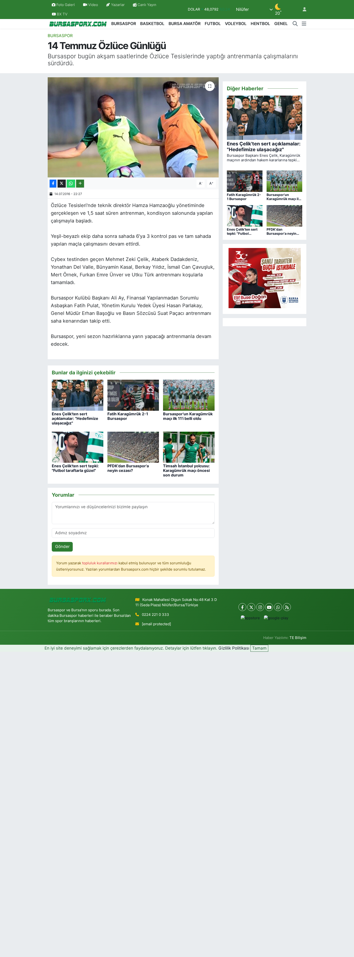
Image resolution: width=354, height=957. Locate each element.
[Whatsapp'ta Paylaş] (71, 184)
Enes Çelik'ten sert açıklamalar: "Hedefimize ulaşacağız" (75, 418)
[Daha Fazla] (80, 184)
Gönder (62, 546)
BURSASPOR (123, 23)
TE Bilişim (297, 638)
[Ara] (295, 24)
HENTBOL (260, 23)
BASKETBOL (152, 23)
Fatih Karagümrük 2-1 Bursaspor (127, 416)
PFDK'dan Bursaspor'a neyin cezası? (128, 468)
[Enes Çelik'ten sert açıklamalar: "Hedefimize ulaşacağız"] (77, 394)
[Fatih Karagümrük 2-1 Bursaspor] (133, 394)
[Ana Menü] (304, 24)
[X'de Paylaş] (62, 184)
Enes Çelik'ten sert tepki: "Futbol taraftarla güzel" (75, 468)
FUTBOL (213, 23)
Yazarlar (118, 5)
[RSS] (287, 607)
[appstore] (250, 618)
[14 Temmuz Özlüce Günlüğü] (133, 127)
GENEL (281, 23)
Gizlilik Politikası (233, 648)
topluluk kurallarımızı (100, 563)
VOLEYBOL (236, 23)
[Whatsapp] (278, 607)
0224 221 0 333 (155, 614)
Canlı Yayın (146, 5)
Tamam (259, 648)
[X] (251, 607)
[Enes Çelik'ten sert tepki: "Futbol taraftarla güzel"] (77, 446)
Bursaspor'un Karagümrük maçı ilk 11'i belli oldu (188, 416)
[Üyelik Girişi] (302, 9)
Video (93, 5)
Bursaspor (60, 35)
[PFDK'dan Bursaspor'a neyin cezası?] (133, 446)
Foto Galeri (65, 5)
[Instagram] (260, 607)
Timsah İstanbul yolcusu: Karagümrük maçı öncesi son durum (186, 470)
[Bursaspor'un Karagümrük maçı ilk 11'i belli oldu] (189, 394)
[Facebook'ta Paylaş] (53, 184)
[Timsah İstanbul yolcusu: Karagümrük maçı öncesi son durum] (189, 446)
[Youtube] (269, 607)
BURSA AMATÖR (185, 23)
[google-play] (276, 618)
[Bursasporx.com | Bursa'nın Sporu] (78, 23)
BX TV (61, 14)
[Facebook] (242, 607)
